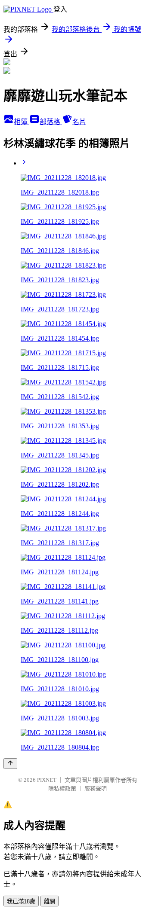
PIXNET (46, 780)
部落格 (51, 121)
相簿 (21, 121)
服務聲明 (95, 788)
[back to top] (10, 763)
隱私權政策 (62, 788)
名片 (79, 121)
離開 (49, 901)
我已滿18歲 (21, 901)
